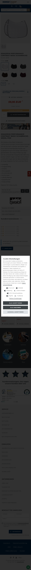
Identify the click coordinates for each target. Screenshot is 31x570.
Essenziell (11, 288)
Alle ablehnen (15, 307)
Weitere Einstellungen (15, 298)
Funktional (20, 295)
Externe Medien (21, 290)
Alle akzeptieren (15, 303)
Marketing (9, 290)
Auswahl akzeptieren (15, 312)
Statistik (21, 288)
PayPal (11, 295)
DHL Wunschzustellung (16, 293)
